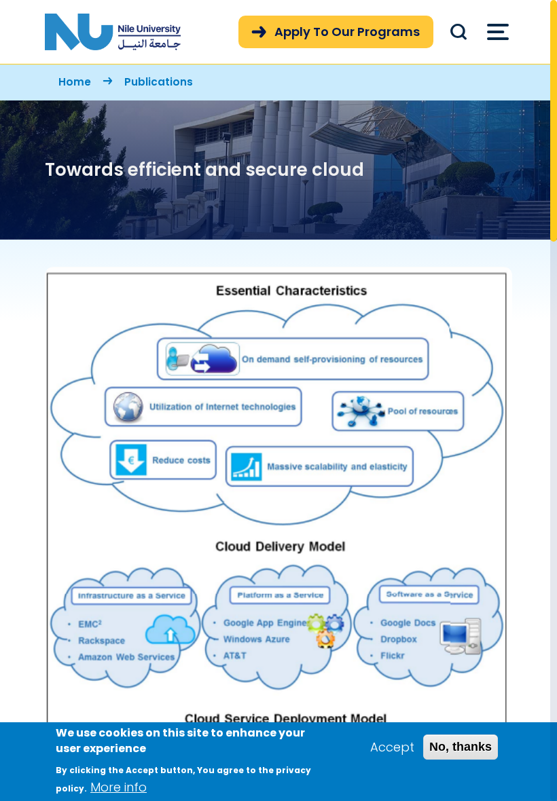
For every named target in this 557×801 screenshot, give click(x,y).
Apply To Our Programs (347, 31)
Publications (158, 82)
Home (74, 82)
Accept (392, 747)
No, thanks (460, 746)
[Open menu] (498, 32)
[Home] (113, 32)
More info (118, 787)
